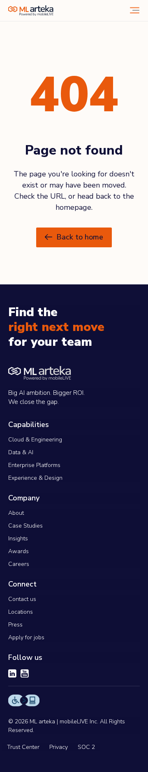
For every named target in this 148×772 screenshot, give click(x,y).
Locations (20, 612)
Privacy (58, 747)
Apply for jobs (26, 637)
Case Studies (25, 526)
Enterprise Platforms (34, 465)
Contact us (22, 599)
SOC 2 (86, 747)
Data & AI (20, 452)
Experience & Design (35, 478)
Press (15, 625)
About (16, 513)
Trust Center (23, 747)
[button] (74, 237)
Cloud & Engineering (35, 439)
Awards (18, 551)
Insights (18, 538)
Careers (18, 564)
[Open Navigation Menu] (135, 10)
